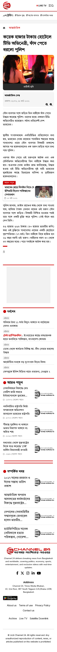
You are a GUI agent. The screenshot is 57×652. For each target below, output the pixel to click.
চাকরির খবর (47, 16)
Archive (13, 618)
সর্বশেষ (10, 311)
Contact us (28, 610)
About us (12, 605)
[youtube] (39, 573)
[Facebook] (17, 573)
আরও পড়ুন (14, 383)
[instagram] (27, 573)
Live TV (23, 618)
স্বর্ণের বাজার (33, 16)
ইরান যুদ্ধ (21, 16)
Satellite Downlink (39, 618)
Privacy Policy (42, 605)
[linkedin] (33, 573)
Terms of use (26, 605)
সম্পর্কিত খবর (15, 471)
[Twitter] (22, 573)
